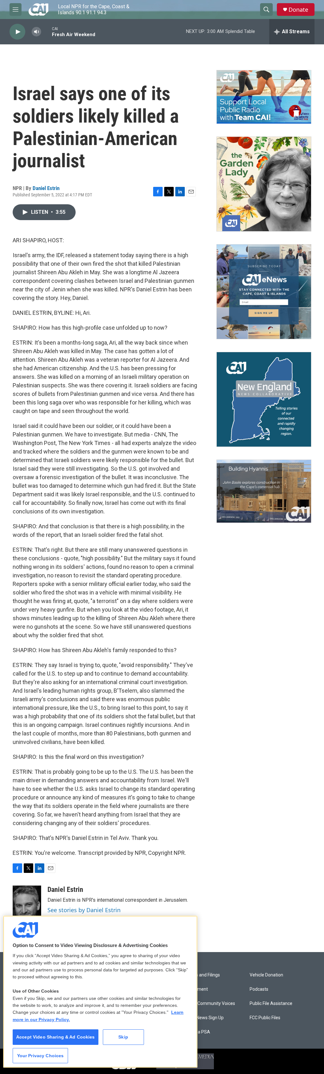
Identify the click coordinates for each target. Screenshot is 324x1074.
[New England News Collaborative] (264, 399)
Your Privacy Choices (40, 1055)
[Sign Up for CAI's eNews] (264, 292)
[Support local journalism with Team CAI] (264, 97)
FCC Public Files (265, 1017)
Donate (298, 9)
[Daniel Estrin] (27, 905)
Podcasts (259, 989)
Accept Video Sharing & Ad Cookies (55, 1036)
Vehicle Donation (266, 975)
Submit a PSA (196, 1032)
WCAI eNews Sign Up (203, 1017)
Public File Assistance (271, 1003)
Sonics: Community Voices (208, 1003)
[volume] (36, 32)
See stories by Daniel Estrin (84, 910)
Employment (195, 989)
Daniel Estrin (46, 188)
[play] (17, 31)
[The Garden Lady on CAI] (264, 184)
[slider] (46, 31)
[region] (100, 992)
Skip (123, 1036)
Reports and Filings (201, 975)
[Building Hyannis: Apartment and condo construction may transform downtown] (264, 491)
